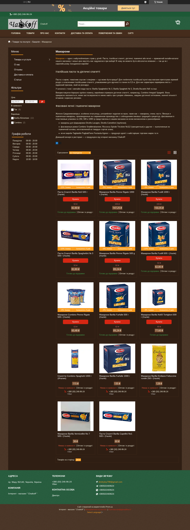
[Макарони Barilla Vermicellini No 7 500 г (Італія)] (76, 416)
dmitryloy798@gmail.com (110, 482)
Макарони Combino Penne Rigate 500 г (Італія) (74, 315)
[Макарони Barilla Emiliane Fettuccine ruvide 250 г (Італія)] (159, 358)
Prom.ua (109, 507)
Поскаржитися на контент (96, 510)
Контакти (60, 33)
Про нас (44, 33)
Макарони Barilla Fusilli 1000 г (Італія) (155, 193)
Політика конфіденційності (119, 510)
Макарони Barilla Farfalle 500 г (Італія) (114, 315)
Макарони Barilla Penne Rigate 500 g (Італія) (117, 254)
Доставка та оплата (82, 33)
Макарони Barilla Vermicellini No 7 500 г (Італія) (74, 435)
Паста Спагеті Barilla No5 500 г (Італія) (72, 193)
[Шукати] (127, 24)
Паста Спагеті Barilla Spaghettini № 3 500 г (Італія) (75, 254)
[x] (60, 143)
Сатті (130, 33)
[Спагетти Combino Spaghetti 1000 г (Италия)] (76, 358)
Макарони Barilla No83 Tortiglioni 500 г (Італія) (158, 315)
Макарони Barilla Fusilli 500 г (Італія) (158, 253)
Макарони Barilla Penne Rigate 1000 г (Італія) (116, 193)
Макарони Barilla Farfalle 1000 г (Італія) (114, 377)
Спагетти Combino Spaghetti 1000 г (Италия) (75, 377)
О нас (17, 64)
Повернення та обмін (110, 33)
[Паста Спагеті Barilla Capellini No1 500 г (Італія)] (117, 416)
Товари (30, 33)
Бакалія (36, 42)
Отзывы (18, 69)
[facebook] (57, 143)
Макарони (60, 58)
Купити (75, 199)
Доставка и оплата (23, 74)
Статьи (17, 79)
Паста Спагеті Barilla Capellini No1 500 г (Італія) (115, 435)
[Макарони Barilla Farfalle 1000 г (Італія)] (117, 358)
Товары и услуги (22, 59)
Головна (15, 33)
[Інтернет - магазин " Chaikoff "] (23, 24)
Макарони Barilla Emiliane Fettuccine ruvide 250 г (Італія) (158, 377)
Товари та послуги (21, 42)
